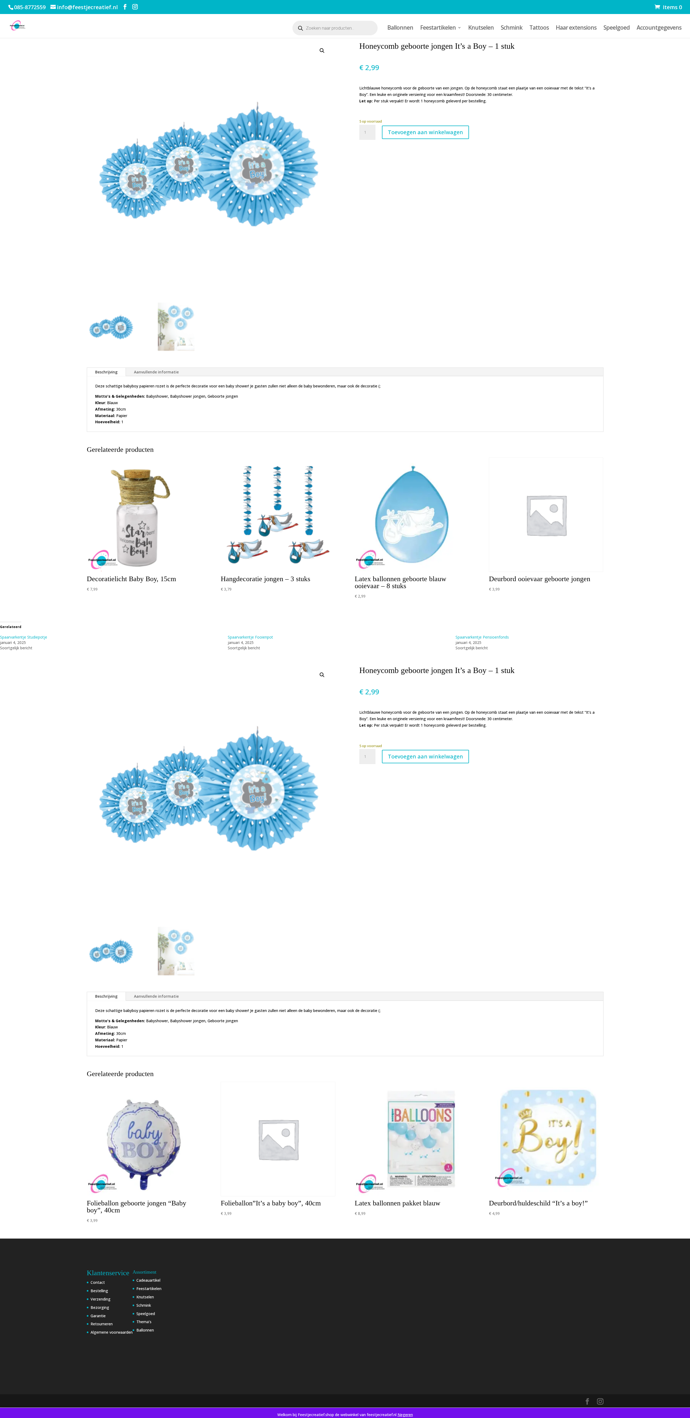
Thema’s (143, 1321)
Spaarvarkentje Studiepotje (23, 637)
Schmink (511, 28)
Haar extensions (576, 28)
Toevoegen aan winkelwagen (425, 132)
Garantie (98, 1315)
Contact (98, 1282)
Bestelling (99, 1290)
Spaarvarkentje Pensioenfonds (482, 637)
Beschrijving (106, 372)
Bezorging (100, 1307)
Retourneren (102, 1323)
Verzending (101, 1299)
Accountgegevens (659, 28)
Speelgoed (616, 28)
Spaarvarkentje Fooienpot (250, 637)
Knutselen (481, 28)
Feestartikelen (438, 28)
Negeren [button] (405, 1414)
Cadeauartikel (148, 1280)
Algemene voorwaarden (112, 1332)
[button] (322, 51)
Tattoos (539, 28)
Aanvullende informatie (156, 372)
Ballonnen (400, 28)
